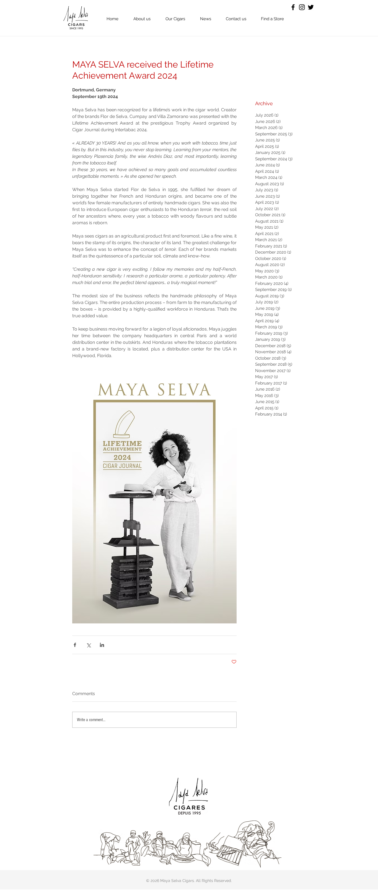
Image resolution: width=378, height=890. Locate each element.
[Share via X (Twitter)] (88, 644)
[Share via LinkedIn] (102, 644)
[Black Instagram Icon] (302, 7)
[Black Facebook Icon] (293, 7)
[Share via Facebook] (74, 644)
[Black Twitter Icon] (311, 7)
